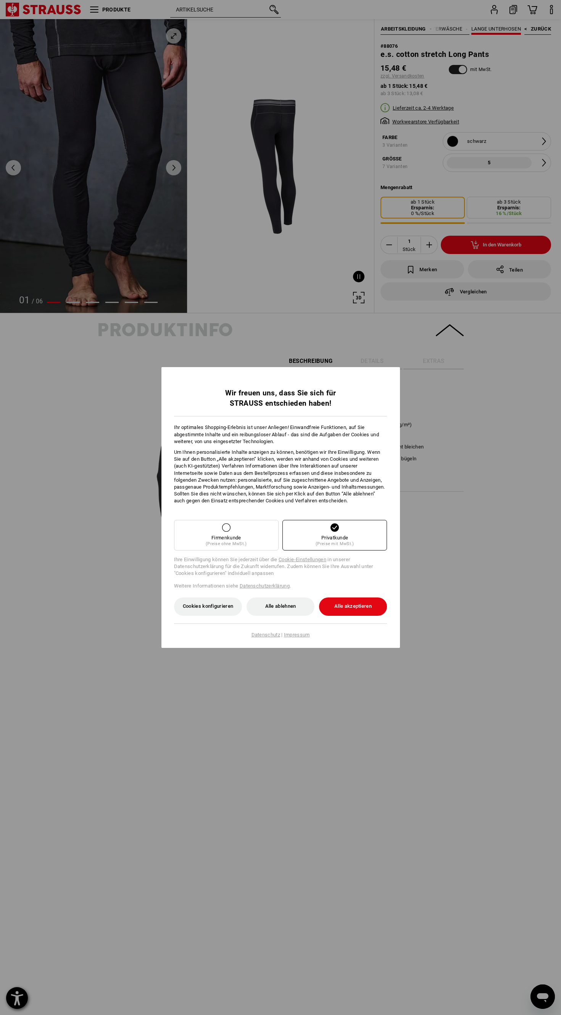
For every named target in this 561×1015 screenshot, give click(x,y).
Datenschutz (265, 635)
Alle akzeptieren (353, 606)
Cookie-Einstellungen (302, 559)
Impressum (297, 635)
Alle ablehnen (280, 606)
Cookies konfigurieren (208, 606)
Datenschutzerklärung (265, 586)
